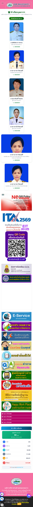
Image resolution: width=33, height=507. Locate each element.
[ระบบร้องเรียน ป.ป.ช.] (2, 494)
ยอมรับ (19, 504)
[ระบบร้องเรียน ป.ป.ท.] (2, 499)
